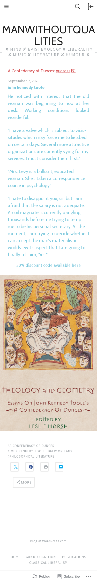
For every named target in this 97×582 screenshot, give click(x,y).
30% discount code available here (49, 265)
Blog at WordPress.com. (48, 541)
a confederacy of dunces (32, 446)
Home (15, 557)
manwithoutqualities (48, 35)
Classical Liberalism (48, 563)
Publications (74, 557)
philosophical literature (32, 456)
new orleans (61, 451)
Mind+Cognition (41, 557)
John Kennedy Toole (27, 451)
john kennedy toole (26, 87)
